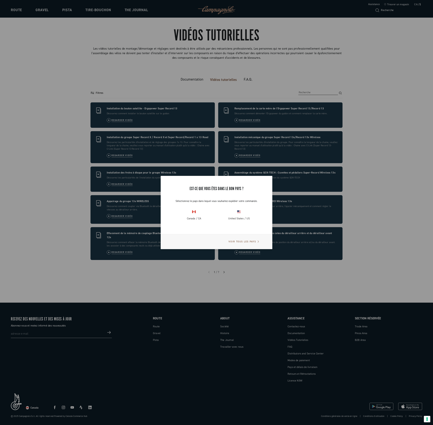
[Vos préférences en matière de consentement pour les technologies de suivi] (427, 419)
